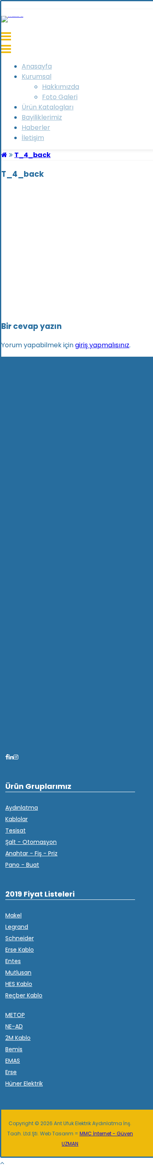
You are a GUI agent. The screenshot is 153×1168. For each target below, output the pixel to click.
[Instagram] (15, 757)
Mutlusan (18, 972)
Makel (13, 915)
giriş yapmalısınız (102, 345)
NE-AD (14, 1026)
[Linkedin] (11, 757)
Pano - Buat (22, 865)
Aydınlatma (21, 808)
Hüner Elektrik (24, 1083)
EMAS (12, 1061)
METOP (15, 1015)
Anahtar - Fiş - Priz (31, 853)
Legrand (16, 927)
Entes (13, 961)
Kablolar (16, 819)
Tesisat (15, 830)
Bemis (13, 1049)
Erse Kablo (19, 950)
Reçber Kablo (23, 995)
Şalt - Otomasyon (31, 842)
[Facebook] (7, 757)
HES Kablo (18, 984)
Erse (11, 1072)
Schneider (19, 938)
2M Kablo (18, 1038)
